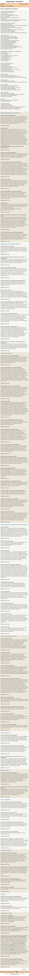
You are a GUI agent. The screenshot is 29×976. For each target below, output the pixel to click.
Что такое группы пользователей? (6, 66)
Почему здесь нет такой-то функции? (7, 105)
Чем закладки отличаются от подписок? (7, 93)
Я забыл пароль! (3, 18)
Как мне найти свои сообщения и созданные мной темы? (10, 89)
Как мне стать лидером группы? (6, 68)
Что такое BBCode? (4, 52)
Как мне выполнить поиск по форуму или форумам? (10, 85)
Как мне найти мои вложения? (6, 101)
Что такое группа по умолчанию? (6, 70)
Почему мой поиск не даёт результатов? (8, 86)
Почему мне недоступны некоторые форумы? (9, 42)
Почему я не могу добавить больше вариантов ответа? (10, 40)
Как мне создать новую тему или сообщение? (8, 36)
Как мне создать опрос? (5, 39)
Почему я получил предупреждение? (7, 44)
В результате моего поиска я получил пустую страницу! (10, 87)
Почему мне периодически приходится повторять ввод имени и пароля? (13, 19)
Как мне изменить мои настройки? (6, 24)
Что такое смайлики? (4, 54)
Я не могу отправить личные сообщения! (8, 75)
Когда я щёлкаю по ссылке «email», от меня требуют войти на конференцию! (14, 32)
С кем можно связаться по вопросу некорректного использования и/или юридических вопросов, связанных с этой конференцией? (13, 107)
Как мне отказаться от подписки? (6, 96)
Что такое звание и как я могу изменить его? (8, 31)
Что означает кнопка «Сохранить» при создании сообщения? (11, 46)
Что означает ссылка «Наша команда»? (7, 71)
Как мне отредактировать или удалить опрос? (8, 41)
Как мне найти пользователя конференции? (8, 88)
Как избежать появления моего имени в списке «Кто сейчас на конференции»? (14, 25)
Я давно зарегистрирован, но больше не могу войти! (10, 17)
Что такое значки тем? (4, 60)
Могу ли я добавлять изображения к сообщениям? (9, 55)
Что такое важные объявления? (6, 56)
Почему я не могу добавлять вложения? (8, 43)
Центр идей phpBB (12, 929)
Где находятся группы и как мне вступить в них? (9, 67)
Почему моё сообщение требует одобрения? (8, 47)
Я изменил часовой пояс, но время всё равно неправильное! (11, 27)
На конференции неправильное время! (7, 26)
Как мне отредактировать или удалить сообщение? (9, 37)
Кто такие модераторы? (5, 65)
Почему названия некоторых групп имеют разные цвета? (10, 69)
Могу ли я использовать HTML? (6, 53)
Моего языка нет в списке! (5, 28)
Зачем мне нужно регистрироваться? (7, 12)
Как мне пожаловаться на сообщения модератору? (9, 45)
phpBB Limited (10, 917)
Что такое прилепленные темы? (6, 58)
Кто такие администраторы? (5, 64)
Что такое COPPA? (4, 13)
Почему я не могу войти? (5, 16)
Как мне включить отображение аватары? (8, 30)
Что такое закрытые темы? (5, 59)
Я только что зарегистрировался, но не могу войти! (9, 15)
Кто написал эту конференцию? (6, 104)
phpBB (25, 296)
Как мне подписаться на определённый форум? (9, 95)
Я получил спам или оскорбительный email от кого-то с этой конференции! (13, 77)
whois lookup (20, 940)
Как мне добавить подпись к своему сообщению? (9, 38)
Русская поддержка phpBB (14, 974)
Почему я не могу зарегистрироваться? (7, 14)
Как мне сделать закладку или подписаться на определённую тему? (12, 94)
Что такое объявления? (5, 57)
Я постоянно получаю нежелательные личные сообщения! (11, 76)
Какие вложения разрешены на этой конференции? (9, 100)
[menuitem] (3, 4)
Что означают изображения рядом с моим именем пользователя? (12, 29)
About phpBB (11, 921)
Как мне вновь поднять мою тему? (7, 48)
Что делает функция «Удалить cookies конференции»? (10, 20)
